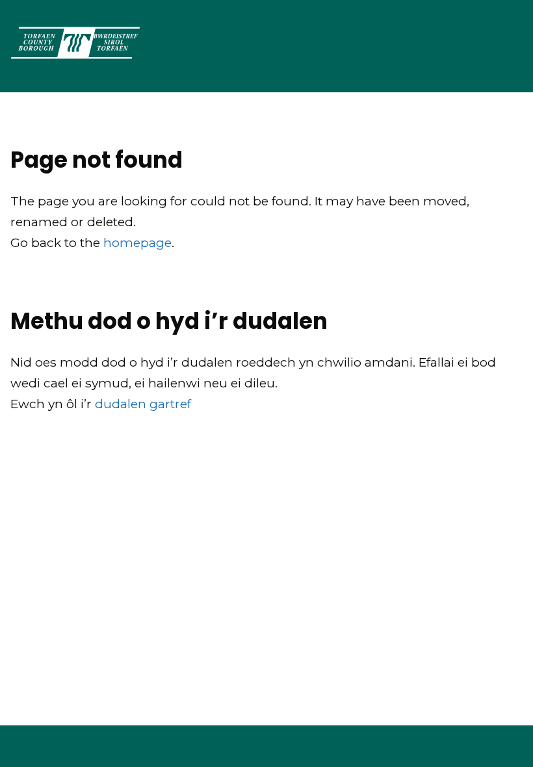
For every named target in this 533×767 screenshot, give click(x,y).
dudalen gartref (143, 403)
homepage (137, 242)
